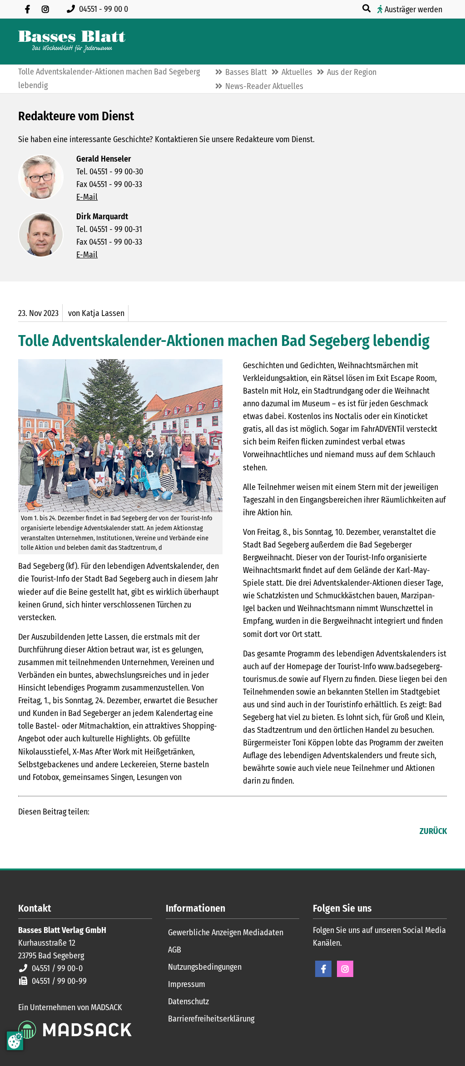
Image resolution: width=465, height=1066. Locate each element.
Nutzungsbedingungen (205, 967)
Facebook (25, 832)
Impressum (186, 984)
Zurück (433, 831)
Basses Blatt (246, 72)
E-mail (61, 832)
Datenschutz (188, 1002)
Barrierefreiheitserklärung (211, 1019)
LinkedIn (43, 832)
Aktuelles (297, 72)
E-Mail (87, 197)
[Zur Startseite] (71, 41)
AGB (174, 950)
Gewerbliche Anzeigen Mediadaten (225, 933)
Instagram (345, 969)
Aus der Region (351, 72)
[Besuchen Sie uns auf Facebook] (27, 9)
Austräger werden (413, 10)
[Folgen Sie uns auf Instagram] (45, 9)
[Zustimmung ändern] (15, 1040)
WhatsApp (80, 832)
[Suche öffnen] (367, 8)
